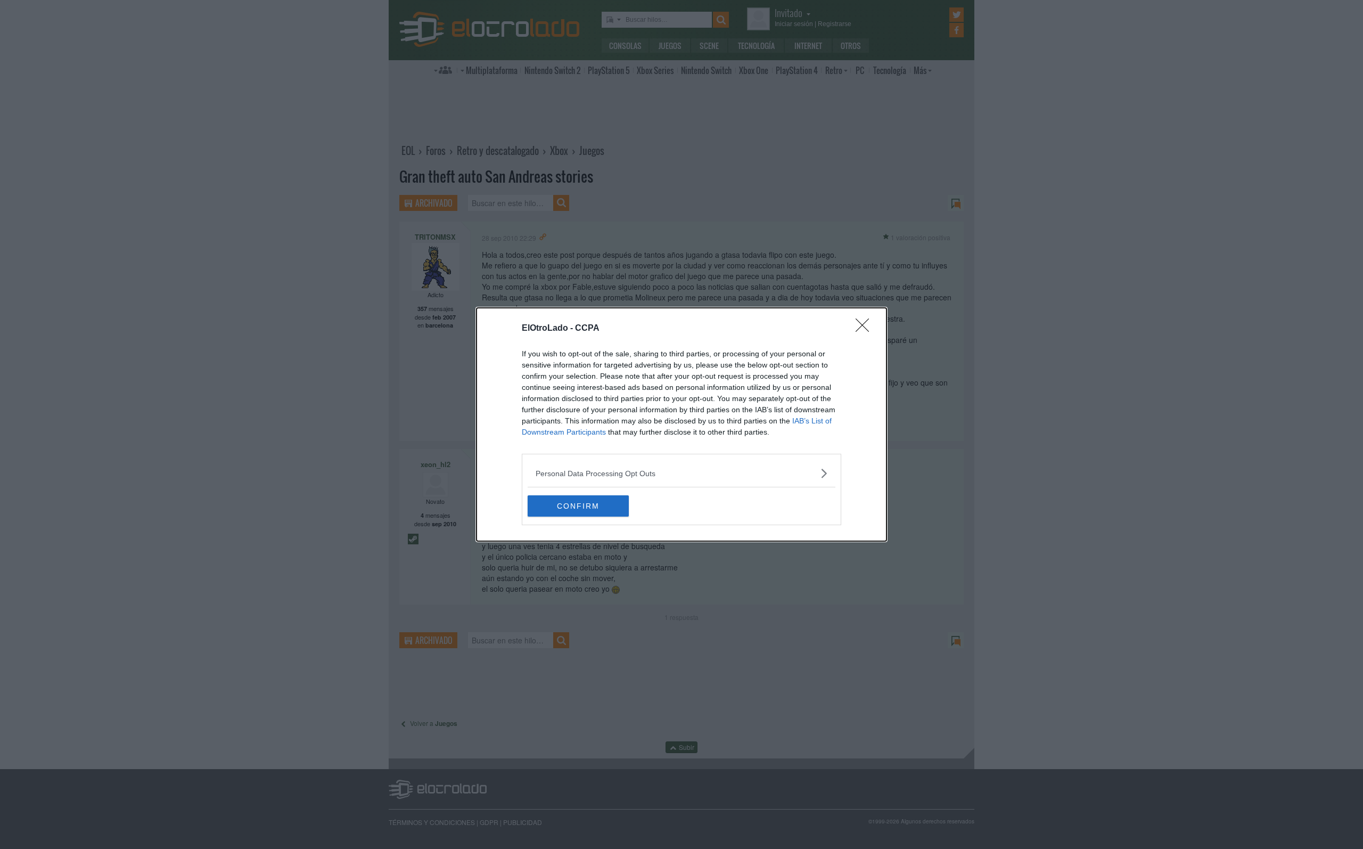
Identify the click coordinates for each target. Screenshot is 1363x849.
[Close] (866, 329)
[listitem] (681, 473)
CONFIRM (578, 506)
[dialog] (681, 424)
